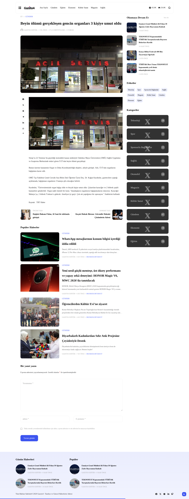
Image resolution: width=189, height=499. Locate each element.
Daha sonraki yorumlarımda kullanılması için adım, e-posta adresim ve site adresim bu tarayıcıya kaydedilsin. (59, 429)
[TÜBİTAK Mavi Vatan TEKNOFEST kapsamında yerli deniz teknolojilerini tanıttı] (132, 68)
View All (166, 17)
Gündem (29, 17)
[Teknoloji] (148, 120)
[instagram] (164, 494)
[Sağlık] (148, 161)
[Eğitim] (148, 241)
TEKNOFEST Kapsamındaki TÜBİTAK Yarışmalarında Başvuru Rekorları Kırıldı (153, 40)
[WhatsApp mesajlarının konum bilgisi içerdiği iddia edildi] (39, 246)
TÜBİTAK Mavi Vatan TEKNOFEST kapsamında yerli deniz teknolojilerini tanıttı (153, 67)
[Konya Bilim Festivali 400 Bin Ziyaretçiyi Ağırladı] (132, 55)
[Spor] (148, 134)
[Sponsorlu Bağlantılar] (148, 147)
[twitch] (172, 494)
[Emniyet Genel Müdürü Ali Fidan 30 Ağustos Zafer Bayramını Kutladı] (132, 28)
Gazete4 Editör (30, 30)
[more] (23, 133)
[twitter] (23, 105)
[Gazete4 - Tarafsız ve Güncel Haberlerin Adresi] (29, 8)
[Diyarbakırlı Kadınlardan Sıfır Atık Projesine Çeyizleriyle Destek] (39, 343)
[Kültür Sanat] (148, 201)
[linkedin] (23, 122)
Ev (21, 17)
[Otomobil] (148, 174)
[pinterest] (23, 111)
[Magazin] (148, 187)
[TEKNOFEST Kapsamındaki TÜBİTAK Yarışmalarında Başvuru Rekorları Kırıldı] (132, 40)
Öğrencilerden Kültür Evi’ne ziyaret (84, 304)
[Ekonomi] (148, 228)
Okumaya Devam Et (94, 257)
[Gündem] (148, 214)
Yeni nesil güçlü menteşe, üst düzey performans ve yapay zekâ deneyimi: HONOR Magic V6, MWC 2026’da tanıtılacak (91, 275)
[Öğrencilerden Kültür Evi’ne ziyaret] (39, 312)
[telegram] (23, 117)
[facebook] (23, 99)
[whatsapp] (23, 128)
